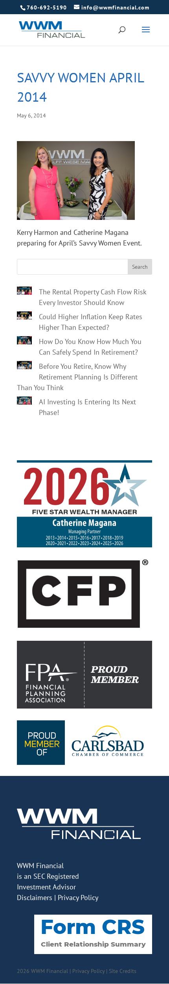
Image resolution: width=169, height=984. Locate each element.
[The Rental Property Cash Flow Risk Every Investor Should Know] (24, 292)
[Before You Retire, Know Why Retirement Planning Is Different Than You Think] (24, 366)
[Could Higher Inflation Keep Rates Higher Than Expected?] (24, 316)
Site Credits (122, 971)
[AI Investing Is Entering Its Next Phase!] (24, 401)
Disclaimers (34, 897)
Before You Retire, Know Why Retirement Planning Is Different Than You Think (77, 377)
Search (140, 266)
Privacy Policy (78, 897)
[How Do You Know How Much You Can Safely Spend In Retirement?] (24, 341)
